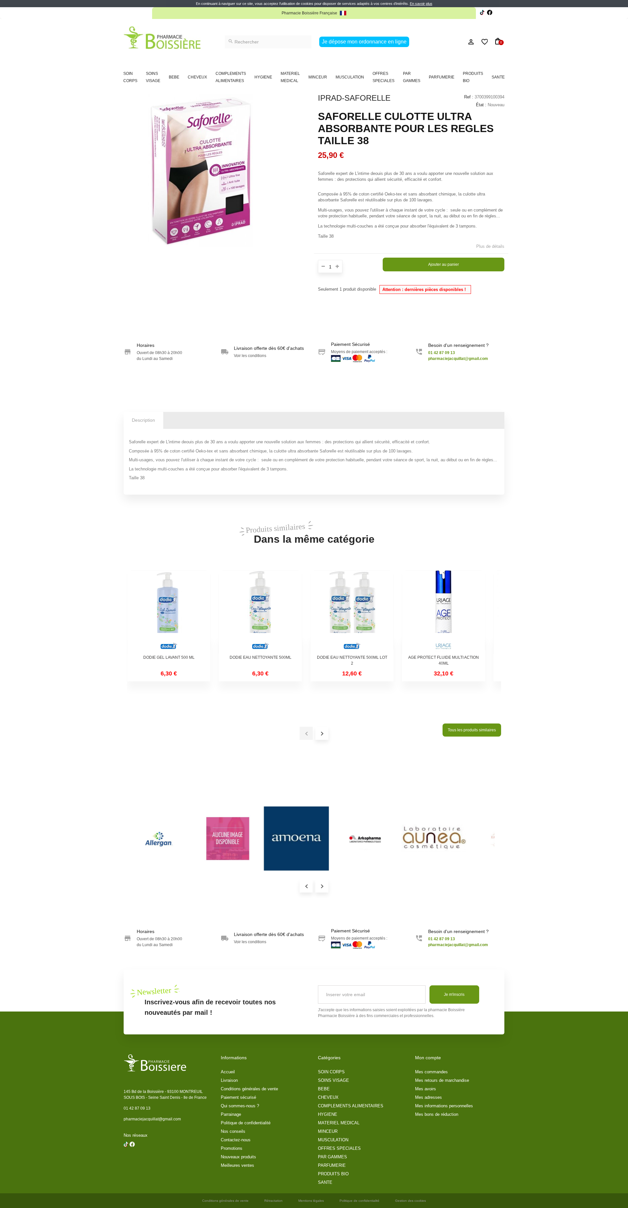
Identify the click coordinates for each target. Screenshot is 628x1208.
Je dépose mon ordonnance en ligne (364, 41)
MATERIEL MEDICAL (290, 77)
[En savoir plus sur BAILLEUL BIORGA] (372, 838)
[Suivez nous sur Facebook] (482, 13)
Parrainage (231, 1114)
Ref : (468, 96)
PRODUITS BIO (473, 77)
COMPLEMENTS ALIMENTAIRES (231, 77)
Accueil (228, 1071)
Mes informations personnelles (444, 1105)
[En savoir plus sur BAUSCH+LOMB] (441, 838)
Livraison (229, 1080)
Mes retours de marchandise (442, 1080)
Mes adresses (428, 1097)
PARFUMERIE (441, 77)
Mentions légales (311, 1200)
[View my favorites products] (481, 41)
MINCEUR (317, 77)
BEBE (174, 77)
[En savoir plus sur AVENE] (235, 838)
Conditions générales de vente (249, 1088)
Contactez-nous (236, 1139)
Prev (306, 886)
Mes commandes (431, 1071)
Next (321, 886)
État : (481, 104)
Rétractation (273, 1200)
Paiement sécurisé (238, 1097)
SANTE (498, 77)
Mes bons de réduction (436, 1114)
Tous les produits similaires (472, 730)
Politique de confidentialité (245, 1122)
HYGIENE (263, 77)
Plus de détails (490, 246)
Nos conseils (233, 1131)
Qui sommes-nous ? (240, 1105)
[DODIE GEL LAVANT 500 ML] (169, 612)
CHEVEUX (197, 77)
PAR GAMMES (411, 77)
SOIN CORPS (130, 77)
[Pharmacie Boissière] (162, 37)
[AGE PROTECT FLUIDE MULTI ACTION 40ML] (443, 612)
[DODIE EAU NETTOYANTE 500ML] (260, 612)
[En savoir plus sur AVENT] (303, 838)
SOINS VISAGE (153, 77)
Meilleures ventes (237, 1165)
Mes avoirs (425, 1088)
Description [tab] (143, 420)
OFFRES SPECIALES (383, 77)
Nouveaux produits (238, 1156)
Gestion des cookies (410, 1200)
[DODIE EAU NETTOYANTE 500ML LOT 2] (352, 612)
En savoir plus (421, 4)
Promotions (231, 1148)
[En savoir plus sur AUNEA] (166, 838)
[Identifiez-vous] (456, 41)
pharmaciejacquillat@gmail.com (152, 1119)
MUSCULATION (350, 77)
